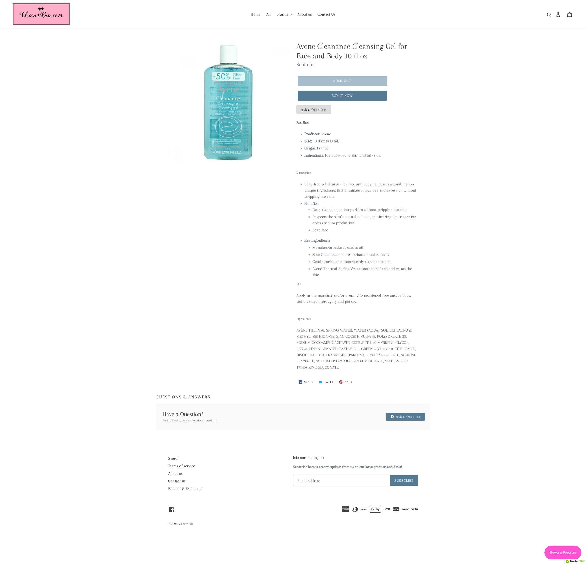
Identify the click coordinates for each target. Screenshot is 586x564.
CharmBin (186, 524)
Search (174, 458)
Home (255, 14)
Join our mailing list (308, 457)
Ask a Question (313, 110)
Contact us (177, 481)
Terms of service (181, 466)
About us (304, 14)
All (268, 14)
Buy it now (342, 96)
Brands (283, 14)
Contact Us (326, 14)
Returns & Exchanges (185, 488)
